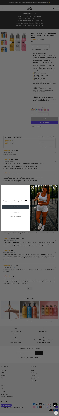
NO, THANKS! (15, 212)
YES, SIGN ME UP (15, 207)
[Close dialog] (56, 186)
